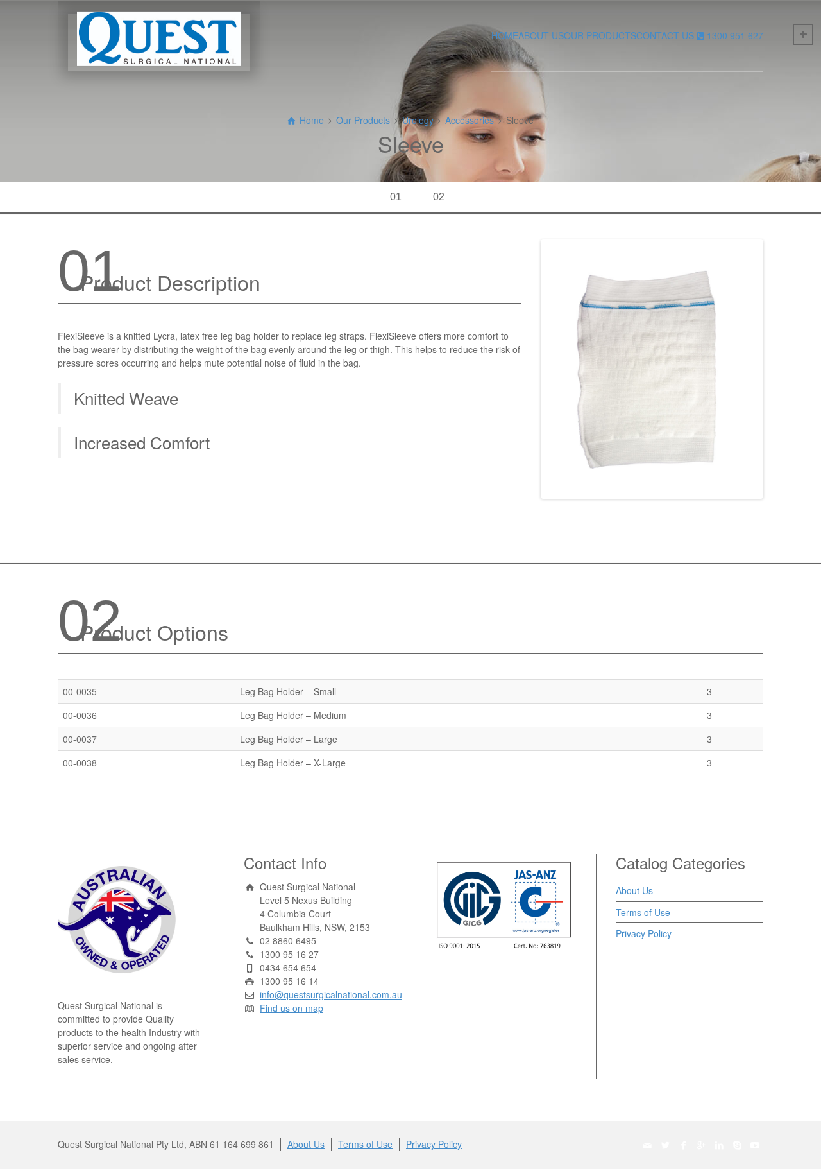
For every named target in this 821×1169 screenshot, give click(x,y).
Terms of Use (643, 912)
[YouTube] (755, 1145)
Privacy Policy (644, 933)
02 (438, 196)
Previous (524, 369)
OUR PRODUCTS (600, 35)
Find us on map (291, 1007)
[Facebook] (683, 1145)
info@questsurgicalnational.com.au (331, 994)
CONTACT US (665, 35)
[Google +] (701, 1145)
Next (780, 369)
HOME (504, 35)
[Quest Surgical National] (159, 35)
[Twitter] (665, 1145)
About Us (634, 890)
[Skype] (737, 1145)
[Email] (648, 1145)
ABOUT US (541, 35)
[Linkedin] (719, 1145)
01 (396, 196)
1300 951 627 (735, 35)
